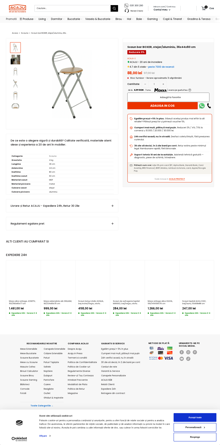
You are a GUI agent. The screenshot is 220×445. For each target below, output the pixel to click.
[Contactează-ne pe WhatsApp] (202, 105)
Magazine (73, 393)
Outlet (47, 393)
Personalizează (193, 427)
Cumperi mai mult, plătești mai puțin (120, 353)
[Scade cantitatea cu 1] (145, 84)
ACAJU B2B (106, 379)
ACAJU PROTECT (177, 179)
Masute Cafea (27, 366)
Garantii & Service (110, 371)
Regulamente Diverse (79, 371)
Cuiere (47, 384)
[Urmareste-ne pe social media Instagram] (188, 352)
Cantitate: (133, 84)
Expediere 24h (108, 388)
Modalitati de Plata (77, 384)
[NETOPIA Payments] (161, 358)
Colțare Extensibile (53, 353)
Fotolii (23, 393)
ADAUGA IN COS (162, 106)
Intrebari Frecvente (78, 379)
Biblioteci (24, 384)
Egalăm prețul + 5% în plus (114, 348)
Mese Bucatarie (28, 353)
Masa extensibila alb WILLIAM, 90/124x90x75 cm (58, 302)
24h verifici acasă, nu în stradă (117, 357)
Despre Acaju (75, 348)
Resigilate (49, 388)
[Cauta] (114, 8)
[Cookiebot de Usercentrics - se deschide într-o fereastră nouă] (19, 439)
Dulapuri (48, 375)
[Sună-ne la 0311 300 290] (209, 105)
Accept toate (195, 417)
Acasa (15, 33)
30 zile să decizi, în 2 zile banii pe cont (120, 362)
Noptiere (48, 371)
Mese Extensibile (28, 348)
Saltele (47, 366)
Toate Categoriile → (42, 405)
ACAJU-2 (131, 58)
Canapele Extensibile (54, 348)
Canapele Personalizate (113, 375)
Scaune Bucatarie (29, 357)
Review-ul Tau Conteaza (81, 375)
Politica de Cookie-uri (79, 366)
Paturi (47, 357)
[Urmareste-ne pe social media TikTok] (188, 359)
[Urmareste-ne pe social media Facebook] (182, 352)
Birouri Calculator (29, 371)
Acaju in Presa (75, 353)
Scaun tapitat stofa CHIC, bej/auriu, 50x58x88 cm (194, 302)
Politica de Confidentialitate (82, 362)
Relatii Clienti (107, 384)
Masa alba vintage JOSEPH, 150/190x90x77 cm (22, 302)
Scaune (24, 33)
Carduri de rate (109, 366)
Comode (24, 388)
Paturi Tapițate (51, 362)
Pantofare (49, 379)
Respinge (195, 437)
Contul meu (161, 9)
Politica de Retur (76, 388)
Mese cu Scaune (29, 362)
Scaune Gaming (28, 379)
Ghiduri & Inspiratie (53, 397)
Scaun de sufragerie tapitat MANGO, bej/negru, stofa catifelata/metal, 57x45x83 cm (126, 302)
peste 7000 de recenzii (161, 66)
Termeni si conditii (77, 357)
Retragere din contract (113, 393)
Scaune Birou (27, 375)
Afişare (43, 436)
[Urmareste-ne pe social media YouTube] (182, 359)
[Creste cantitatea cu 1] (163, 84)
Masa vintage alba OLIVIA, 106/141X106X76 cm (160, 302)
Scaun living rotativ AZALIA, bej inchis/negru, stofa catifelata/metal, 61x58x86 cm (91, 302)
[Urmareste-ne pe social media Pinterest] (195, 352)
